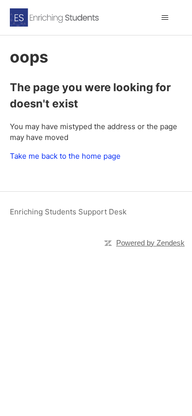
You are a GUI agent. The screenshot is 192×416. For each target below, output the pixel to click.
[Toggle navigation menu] (165, 18)
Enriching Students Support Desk (68, 211)
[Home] (65, 17)
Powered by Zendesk (150, 243)
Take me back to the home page (65, 156)
